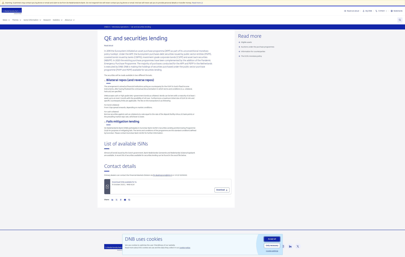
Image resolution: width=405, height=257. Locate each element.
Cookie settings (272, 251)
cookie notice (185, 248)
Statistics (56, 20)
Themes (15, 20)
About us (68, 20)
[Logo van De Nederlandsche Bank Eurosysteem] (12, 11)
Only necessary (272, 245)
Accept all (272, 239)
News (5, 20)
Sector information (31, 20)
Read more (196, 3)
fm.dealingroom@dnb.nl (162, 175)
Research (47, 20)
